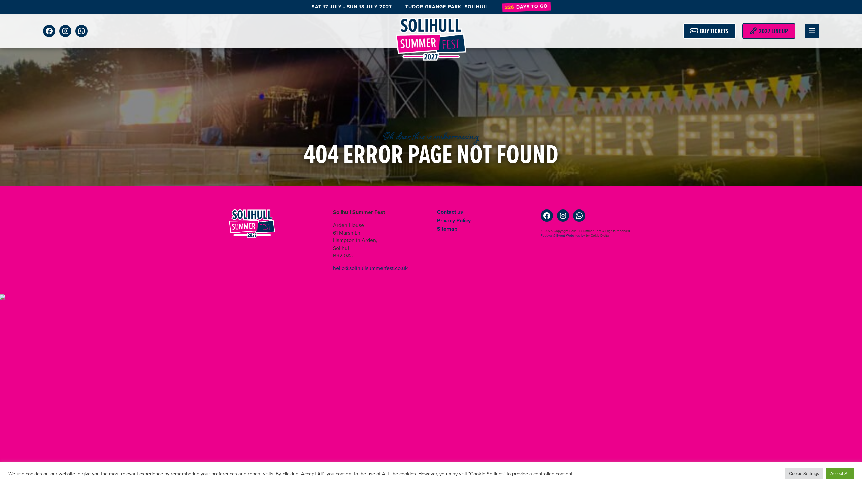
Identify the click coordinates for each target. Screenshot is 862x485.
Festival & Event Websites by (563, 235)
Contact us (450, 212)
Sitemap (447, 229)
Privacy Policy (454, 220)
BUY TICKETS (713, 31)
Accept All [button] (840, 473)
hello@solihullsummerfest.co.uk (370, 268)
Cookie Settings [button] (804, 473)
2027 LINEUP (772, 31)
